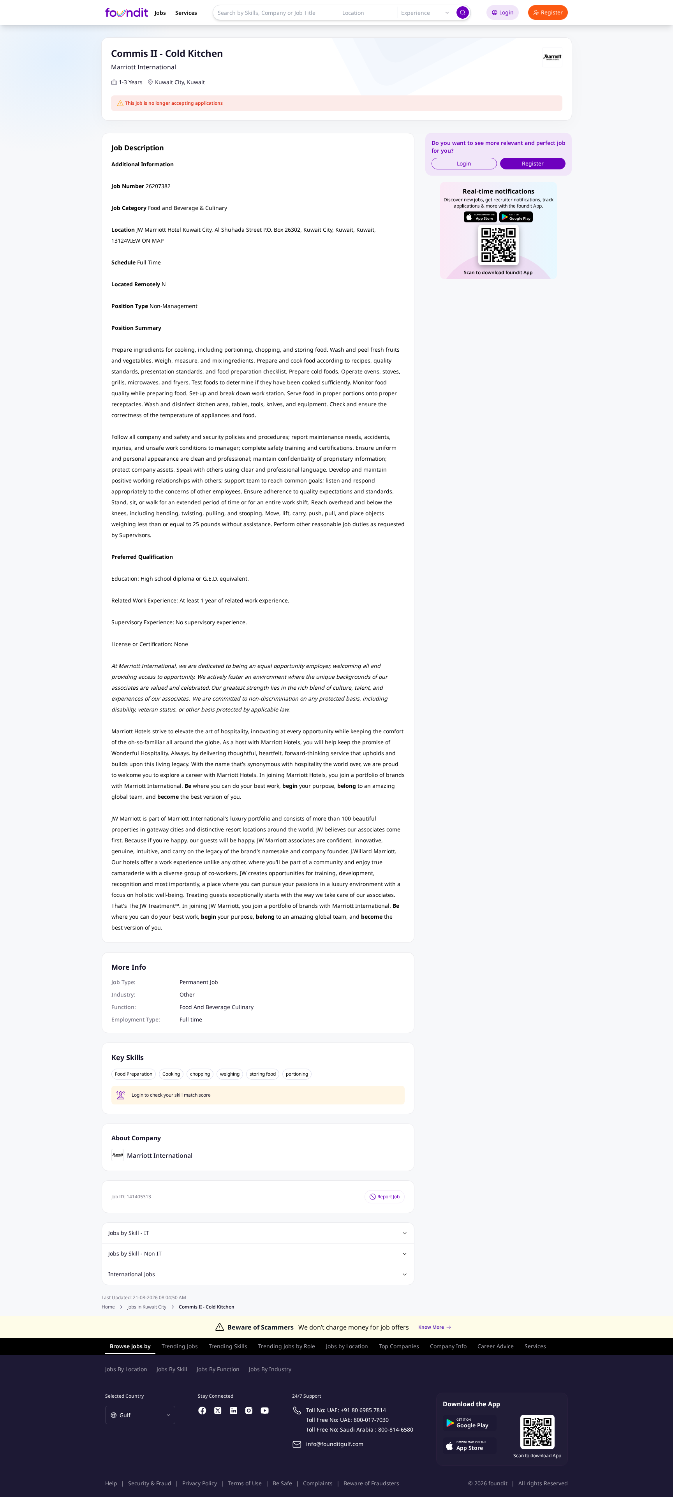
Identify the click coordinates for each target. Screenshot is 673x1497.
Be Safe (282, 1483)
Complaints (318, 1483)
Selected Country (124, 1396)
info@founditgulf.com (334, 1444)
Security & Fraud (149, 1483)
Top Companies (399, 1346)
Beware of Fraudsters (371, 1483)
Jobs (160, 12)
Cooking (171, 1074)
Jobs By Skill (172, 1369)
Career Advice (495, 1346)
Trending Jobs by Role (286, 1346)
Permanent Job (199, 982)
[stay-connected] (202, 1410)
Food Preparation (133, 1074)
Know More (431, 1327)
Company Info (448, 1346)
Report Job (388, 1196)
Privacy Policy (199, 1483)
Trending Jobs (180, 1346)
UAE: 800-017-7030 (364, 1419)
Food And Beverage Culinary (217, 1007)
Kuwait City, (170, 82)
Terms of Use (245, 1483)
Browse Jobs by (130, 1346)
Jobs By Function (218, 1369)
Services (186, 12)
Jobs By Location (126, 1369)
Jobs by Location (347, 1346)
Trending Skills (228, 1346)
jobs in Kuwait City (146, 1307)
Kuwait (196, 82)
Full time (191, 1019)
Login (506, 12)
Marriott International (143, 67)
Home (108, 1306)
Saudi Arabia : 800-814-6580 (376, 1429)
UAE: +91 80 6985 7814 (356, 1410)
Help (111, 1483)
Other (187, 994)
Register (552, 12)
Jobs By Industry (270, 1369)
